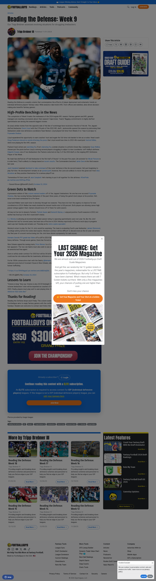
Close (150, 576)
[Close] (152, 563)
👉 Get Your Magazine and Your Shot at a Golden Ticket (78, 298)
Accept (143, 576)
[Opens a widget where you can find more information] (8, 577)
